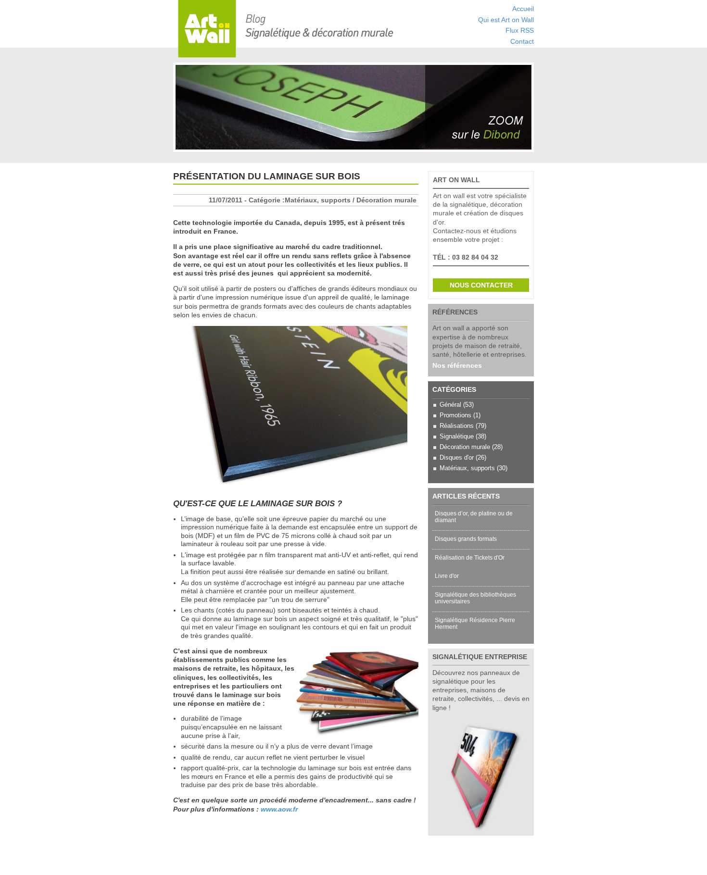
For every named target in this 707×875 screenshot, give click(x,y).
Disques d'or (457, 457)
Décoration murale (465, 446)
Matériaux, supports (467, 468)
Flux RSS (519, 30)
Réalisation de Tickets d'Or (470, 557)
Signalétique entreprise (479, 657)
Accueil (523, 8)
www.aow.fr (279, 809)
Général (450, 404)
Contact (522, 41)
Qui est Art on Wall (506, 20)
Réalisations (457, 425)
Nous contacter (481, 285)
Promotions (455, 415)
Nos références (457, 365)
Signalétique (457, 436)
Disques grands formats (466, 539)
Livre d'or (447, 576)
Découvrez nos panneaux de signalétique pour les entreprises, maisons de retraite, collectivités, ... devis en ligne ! (481, 690)
